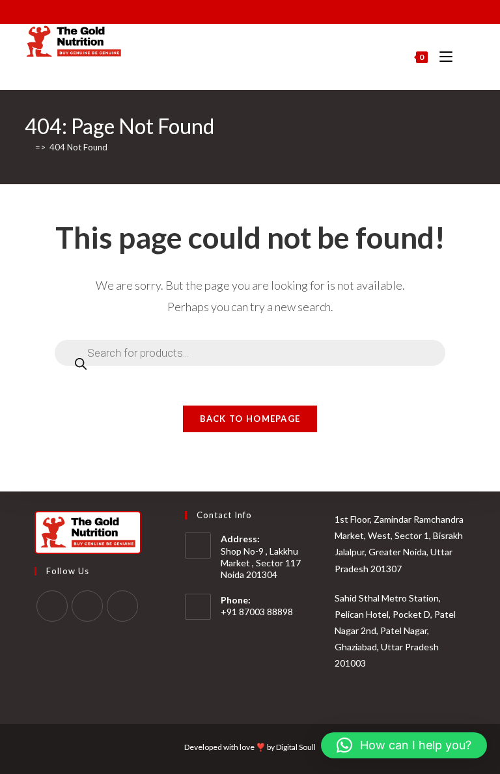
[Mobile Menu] (442, 57)
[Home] (28, 147)
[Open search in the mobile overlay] (468, 57)
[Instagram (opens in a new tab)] (240, 10)
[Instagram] (87, 606)
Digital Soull (296, 747)
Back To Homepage (250, 418)
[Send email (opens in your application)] (270, 10)
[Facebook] (52, 606)
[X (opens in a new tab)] (212, 10)
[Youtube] (122, 606)
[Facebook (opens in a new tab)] (225, 10)
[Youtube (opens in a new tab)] (255, 10)
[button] (404, 745)
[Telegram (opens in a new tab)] (285, 10)
